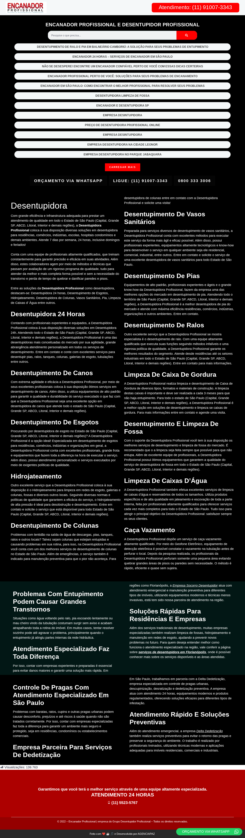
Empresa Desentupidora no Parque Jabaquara (123, 154)
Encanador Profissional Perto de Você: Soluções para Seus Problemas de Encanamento (122, 76)
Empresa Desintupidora (122, 115)
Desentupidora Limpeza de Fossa (122, 95)
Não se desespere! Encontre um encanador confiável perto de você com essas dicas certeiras (122, 66)
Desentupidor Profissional (135, 821)
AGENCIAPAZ (147, 833)
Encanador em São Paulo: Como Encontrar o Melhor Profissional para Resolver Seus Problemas (123, 85)
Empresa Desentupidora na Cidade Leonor (122, 144)
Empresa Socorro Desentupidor (195, 585)
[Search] (186, 35)
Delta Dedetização (209, 731)
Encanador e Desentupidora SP (122, 105)
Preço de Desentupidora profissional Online (122, 125)
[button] (122, 167)
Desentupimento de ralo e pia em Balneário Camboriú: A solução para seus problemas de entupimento (122, 46)
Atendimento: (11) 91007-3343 (195, 7)
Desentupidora (39, 205)
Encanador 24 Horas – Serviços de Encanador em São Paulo (122, 56)
